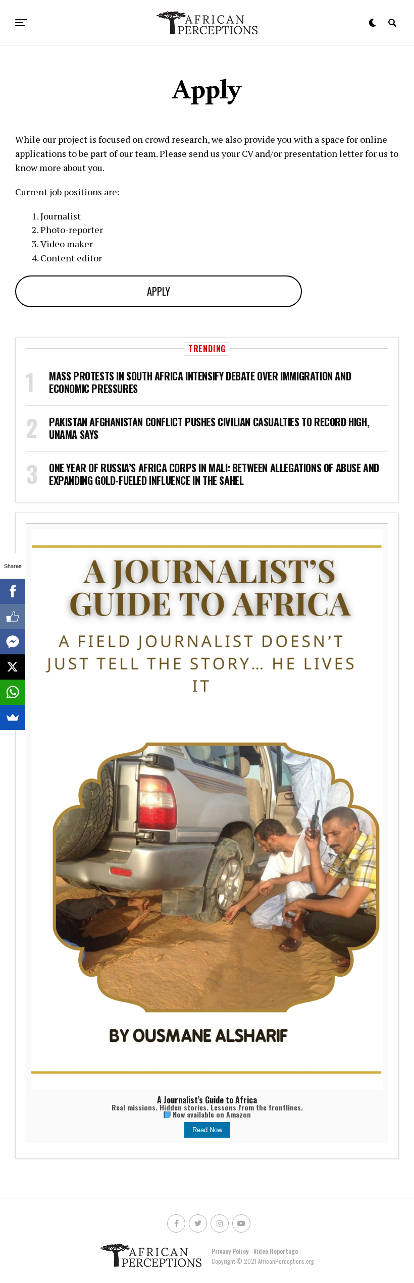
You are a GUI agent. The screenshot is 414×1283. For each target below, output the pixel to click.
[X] (12, 667)
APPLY (158, 291)
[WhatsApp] (12, 692)
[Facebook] (12, 591)
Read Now (207, 1130)
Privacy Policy (230, 1251)
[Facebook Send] (12, 641)
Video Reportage (275, 1251)
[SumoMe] (12, 717)
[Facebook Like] (12, 616)
